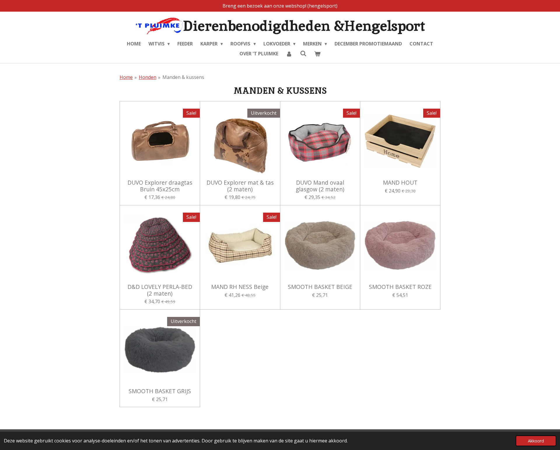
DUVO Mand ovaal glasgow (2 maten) (320, 186)
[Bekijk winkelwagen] (317, 54)
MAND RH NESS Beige (240, 287)
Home (126, 77)
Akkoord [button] (536, 441)
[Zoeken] (303, 53)
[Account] (289, 54)
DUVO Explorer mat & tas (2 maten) (240, 186)
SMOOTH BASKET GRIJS (160, 391)
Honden (147, 77)
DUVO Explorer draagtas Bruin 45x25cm (159, 186)
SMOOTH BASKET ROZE (400, 287)
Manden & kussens (183, 77)
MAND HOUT (400, 182)
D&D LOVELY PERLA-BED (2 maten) (159, 290)
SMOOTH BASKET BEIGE (320, 287)
